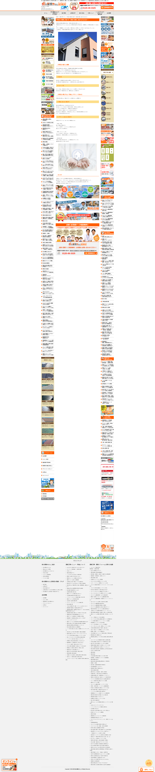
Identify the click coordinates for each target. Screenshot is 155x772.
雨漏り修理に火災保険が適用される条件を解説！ (107, 348)
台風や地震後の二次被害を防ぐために (107, 320)
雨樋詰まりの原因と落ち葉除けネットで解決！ (108, 436)
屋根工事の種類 (107, 72)
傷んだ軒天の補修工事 (95, 700)
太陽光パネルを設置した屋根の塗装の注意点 (107, 280)
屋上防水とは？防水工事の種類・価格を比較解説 (48, 175)
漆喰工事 (108, 87)
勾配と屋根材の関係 (47, 242)
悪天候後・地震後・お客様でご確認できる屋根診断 (100, 574)
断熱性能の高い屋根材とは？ (46, 337)
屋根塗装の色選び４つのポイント (106, 336)
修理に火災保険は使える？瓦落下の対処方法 (108, 317)
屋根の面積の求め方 (47, 215)
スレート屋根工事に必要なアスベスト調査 (99, 680)
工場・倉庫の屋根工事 (107, 442)
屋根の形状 (45, 220)
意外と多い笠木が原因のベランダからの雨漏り (48, 151)
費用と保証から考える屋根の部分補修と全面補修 (76, 623)
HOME (57, 16)
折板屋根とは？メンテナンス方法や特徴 (107, 277)
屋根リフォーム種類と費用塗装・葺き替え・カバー (108, 261)
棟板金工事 (108, 108)
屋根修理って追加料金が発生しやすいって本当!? (107, 393)
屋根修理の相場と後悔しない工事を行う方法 (107, 243)
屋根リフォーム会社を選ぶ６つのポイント (108, 305)
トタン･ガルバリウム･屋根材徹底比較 (47, 296)
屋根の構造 (45, 141)
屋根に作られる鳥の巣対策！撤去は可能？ (75, 651)
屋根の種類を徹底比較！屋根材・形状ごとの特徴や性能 (101, 612)
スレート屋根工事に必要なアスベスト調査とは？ (48, 348)
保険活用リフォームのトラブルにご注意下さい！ (100, 731)
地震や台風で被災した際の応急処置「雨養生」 (48, 209)
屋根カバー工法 (109, 82)
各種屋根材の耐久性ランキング (97, 717)
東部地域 (44, 493)
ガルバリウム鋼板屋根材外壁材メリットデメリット (108, 226)
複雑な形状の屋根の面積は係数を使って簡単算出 (100, 661)
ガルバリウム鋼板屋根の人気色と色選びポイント (100, 606)
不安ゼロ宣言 (45, 572)
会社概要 (109, 13)
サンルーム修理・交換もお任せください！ (107, 424)
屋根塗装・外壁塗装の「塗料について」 (98, 575)
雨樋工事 (108, 92)
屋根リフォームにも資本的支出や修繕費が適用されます (77, 621)
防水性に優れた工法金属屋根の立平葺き (47, 206)
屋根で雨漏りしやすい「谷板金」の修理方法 (47, 249)
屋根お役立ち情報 (106, 307)
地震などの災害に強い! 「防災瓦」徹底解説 (107, 329)
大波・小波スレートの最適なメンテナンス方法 (48, 195)
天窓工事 (108, 119)
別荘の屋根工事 (105, 448)
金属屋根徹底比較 (94, 722)
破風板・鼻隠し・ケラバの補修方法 (97, 631)
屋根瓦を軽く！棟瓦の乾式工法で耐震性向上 (107, 323)
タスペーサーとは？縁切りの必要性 (47, 158)
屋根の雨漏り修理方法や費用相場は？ (48, 321)
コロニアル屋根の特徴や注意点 (106, 271)
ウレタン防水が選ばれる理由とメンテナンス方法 (48, 162)
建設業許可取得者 (46, 462)
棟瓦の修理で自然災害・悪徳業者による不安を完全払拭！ (102, 648)
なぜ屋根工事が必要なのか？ (107, 236)
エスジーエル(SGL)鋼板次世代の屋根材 (48, 304)
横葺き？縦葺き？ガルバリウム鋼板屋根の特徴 (108, 222)
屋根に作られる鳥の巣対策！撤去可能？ (107, 440)
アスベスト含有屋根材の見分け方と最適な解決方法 (100, 678)
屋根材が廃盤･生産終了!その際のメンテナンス (48, 285)
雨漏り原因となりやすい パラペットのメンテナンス (77, 633)
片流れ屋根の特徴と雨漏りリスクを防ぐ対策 (48, 224)
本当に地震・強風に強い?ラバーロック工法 (48, 212)
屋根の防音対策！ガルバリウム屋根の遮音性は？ (108, 229)
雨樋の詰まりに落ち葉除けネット (73, 649)
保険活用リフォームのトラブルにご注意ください (108, 399)
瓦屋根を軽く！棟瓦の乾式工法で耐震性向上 (99, 673)
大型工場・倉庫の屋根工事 (72, 600)
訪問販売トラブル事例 (107, 383)
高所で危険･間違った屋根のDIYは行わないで (99, 689)
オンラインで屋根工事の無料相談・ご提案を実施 (107, 362)
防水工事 (108, 98)
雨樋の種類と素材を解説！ (72, 653)
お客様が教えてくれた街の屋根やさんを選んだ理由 (52, 589)
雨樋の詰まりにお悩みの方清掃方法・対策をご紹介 (108, 433)
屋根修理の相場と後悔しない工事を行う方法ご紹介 (76, 612)
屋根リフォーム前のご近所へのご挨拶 (106, 368)
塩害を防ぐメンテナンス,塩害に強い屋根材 (48, 278)
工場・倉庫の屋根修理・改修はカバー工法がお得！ (108, 427)
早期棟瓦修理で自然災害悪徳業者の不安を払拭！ (48, 192)
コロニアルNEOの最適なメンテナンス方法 (107, 293)
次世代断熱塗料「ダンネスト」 (105, 339)
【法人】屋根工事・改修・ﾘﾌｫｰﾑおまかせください (108, 451)
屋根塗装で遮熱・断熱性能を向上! (107, 342)
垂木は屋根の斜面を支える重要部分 (73, 626)
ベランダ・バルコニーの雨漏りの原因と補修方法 (48, 178)
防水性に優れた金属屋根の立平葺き (97, 727)
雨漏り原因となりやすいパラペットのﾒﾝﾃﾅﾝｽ (48, 168)
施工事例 (64, 13)
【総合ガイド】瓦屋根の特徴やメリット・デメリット (101, 610)
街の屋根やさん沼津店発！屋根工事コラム (51, 591)
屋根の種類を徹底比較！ (105, 258)
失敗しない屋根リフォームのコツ (107, 239)
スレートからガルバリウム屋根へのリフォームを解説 (108, 204)
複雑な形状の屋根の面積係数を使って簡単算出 (48, 218)
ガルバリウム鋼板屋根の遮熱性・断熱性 (107, 213)
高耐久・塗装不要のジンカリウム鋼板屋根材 (48, 310)
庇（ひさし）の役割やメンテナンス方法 (48, 327)
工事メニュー (91, 13)
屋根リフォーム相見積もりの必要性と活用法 (75, 616)
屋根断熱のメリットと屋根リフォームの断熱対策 (48, 341)
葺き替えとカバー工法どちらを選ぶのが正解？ (107, 255)
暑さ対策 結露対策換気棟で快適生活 (47, 236)
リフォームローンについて (72, 619)
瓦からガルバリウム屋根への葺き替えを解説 (107, 207)
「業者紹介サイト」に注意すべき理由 (107, 403)
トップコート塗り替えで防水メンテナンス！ (48, 351)
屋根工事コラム (63, 16)
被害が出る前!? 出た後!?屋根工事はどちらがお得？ (108, 378)
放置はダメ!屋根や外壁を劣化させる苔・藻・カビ (48, 282)
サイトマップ (45, 475)
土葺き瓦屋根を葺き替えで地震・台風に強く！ (48, 189)
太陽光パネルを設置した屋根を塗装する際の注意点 (76, 654)
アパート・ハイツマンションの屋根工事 (107, 445)
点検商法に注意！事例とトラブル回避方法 (75, 581)
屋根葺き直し (109, 103)
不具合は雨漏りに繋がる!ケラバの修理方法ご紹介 (48, 148)
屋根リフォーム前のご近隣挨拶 (73, 579)
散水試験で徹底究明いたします (73, 590)
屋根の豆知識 (45, 268)
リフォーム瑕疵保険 (47, 574)
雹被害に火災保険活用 (95, 761)
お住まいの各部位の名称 (48, 122)
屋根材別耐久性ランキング (46, 275)
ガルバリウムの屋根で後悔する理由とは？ (47, 300)
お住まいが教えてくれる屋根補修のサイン (107, 252)
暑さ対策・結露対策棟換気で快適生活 (98, 664)
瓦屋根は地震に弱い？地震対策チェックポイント (108, 326)
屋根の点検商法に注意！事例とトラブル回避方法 (107, 387)
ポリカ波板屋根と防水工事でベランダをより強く (108, 430)
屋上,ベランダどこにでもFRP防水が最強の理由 (48, 172)
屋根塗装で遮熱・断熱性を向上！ (97, 668)
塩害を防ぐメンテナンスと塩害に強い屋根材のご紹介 (101, 734)
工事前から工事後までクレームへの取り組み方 (107, 372)
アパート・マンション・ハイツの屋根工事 (75, 602)
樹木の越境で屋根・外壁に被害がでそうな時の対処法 (108, 396)
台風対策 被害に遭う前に (71, 591)
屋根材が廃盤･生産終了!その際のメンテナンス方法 (100, 645)
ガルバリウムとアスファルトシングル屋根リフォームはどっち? (48, 292)
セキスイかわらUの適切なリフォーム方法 (99, 581)
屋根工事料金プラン (71, 572)
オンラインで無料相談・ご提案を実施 (74, 569)
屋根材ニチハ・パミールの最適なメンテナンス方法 (108, 287)
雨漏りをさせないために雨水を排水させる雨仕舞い (100, 747)
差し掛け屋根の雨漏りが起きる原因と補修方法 (48, 231)
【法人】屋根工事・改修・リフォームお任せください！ (77, 606)
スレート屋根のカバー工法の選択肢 (108, 265)
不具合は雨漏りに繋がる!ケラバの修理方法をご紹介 (101, 641)
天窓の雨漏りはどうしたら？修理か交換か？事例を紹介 (101, 633)
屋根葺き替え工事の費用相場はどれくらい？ (107, 246)
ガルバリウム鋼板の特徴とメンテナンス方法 (48, 307)
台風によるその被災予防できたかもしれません (108, 311)
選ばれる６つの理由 (47, 569)
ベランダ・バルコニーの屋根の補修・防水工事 (76, 597)
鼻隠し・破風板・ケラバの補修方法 (48, 145)
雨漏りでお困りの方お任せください (73, 576)
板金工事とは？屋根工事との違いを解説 (48, 136)
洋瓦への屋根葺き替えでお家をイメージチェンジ (48, 289)
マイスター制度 (46, 578)
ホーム (45, 13)
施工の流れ (81, 13)
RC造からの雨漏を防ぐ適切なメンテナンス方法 (100, 687)
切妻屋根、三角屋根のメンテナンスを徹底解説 (48, 227)
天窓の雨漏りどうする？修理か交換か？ (48, 334)
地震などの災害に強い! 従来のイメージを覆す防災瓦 (101, 677)
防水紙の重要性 (46, 263)
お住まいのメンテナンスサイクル (97, 705)
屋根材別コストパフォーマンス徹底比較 (48, 272)
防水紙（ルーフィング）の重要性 (97, 712)
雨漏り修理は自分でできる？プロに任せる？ (48, 132)
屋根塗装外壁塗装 (108, 113)
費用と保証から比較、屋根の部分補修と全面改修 (108, 249)
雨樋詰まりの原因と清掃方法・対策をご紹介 (75, 647)
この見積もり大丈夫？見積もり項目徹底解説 (107, 375)
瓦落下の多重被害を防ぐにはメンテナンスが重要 (107, 314)
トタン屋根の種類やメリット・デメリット (107, 274)
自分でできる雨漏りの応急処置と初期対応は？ (107, 345)
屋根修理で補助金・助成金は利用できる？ (107, 355)
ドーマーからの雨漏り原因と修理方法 (47, 331)
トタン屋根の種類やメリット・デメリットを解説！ (100, 620)
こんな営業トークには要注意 (107, 381)
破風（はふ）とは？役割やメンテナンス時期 (48, 354)
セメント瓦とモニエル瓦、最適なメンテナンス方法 (100, 626)
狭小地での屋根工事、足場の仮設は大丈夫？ (99, 589)
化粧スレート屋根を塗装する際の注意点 (106, 283)
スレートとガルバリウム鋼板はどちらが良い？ (107, 200)
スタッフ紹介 (45, 459)
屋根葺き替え (109, 77)
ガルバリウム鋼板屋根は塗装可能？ (107, 210)
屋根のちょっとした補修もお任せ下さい (74, 578)
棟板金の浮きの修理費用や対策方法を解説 (48, 139)
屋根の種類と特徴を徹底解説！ (47, 120)
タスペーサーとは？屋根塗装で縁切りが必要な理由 (100, 639)
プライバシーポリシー (47, 468)
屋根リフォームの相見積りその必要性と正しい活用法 (108, 365)
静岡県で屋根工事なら (47, 465)
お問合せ (45, 472)
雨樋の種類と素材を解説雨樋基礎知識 (48, 344)
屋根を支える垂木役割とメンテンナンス (47, 317)
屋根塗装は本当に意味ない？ (46, 129)
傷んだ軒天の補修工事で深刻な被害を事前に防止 (48, 155)
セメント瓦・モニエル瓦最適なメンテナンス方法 (48, 185)
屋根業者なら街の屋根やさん (48, 601)
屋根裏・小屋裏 (46, 233)
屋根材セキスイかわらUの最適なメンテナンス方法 (108, 290)
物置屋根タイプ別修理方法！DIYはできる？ (107, 421)
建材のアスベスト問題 (47, 260)
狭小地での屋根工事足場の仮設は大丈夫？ (107, 296)
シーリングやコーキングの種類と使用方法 (48, 202)
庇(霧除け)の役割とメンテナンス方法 (47, 199)
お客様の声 (72, 13)
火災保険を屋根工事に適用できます (73, 595)
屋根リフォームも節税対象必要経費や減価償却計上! (108, 455)
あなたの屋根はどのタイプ (96, 570)
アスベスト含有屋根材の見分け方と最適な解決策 (48, 258)
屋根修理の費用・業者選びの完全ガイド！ (48, 125)
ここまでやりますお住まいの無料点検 (100, 13)
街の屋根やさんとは (47, 567)
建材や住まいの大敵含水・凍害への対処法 (47, 240)
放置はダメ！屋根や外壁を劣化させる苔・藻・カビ (100, 736)
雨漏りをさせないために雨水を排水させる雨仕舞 (48, 245)
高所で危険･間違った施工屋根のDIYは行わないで (48, 314)
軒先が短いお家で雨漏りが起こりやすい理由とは (48, 254)
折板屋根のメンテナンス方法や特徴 (97, 622)
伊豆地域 (44, 496)
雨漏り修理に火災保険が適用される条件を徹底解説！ (101, 764)
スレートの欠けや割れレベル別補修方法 (107, 268)
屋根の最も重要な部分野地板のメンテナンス (47, 266)
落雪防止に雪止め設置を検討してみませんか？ (76, 640)
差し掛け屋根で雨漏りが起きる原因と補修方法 (100, 745)
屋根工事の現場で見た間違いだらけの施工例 (107, 333)
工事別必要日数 (105, 301)
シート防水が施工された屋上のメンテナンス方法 (48, 165)
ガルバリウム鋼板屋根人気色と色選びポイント (107, 216)
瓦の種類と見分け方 (47, 251)
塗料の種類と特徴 (107, 466)
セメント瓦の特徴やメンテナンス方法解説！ (48, 182)
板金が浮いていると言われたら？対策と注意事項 (108, 390)
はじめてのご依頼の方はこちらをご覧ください (76, 567)
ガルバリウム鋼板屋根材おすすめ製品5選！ (107, 219)
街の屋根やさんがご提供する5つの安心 (55, 13)
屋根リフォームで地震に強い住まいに (74, 593)
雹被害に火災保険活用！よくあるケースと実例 (107, 351)
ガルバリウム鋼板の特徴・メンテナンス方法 (99, 684)
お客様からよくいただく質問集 (97, 579)
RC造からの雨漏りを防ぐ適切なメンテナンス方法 (48, 324)
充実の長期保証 (46, 576)
